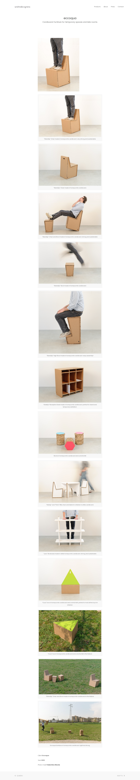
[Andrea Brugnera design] (22, 6)
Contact (121, 7)
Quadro (20, 776)
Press (113, 7)
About (106, 7)
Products (97, 7)
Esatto (120, 776)
